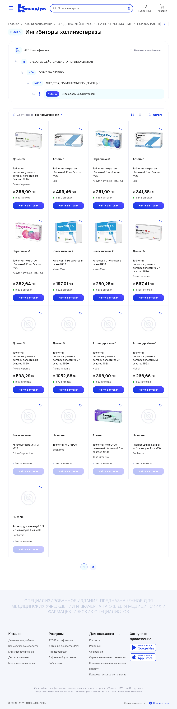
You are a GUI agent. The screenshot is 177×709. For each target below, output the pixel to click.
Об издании (96, 651)
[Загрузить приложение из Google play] (143, 647)
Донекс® (19, 159)
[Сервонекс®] (108, 140)
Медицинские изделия (21, 663)
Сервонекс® (101, 159)
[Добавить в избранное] (40, 128)
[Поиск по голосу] (128, 8)
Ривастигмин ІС (63, 251)
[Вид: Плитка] (132, 114)
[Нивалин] (68, 416)
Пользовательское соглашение (107, 674)
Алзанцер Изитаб (104, 343)
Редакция (95, 645)
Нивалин (59, 435)
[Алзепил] (68, 140)
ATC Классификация (61, 640)
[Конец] (164, 24)
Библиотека (56, 663)
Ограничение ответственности (107, 657)
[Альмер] (108, 416)
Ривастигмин (22, 435)
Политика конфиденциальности (107, 663)
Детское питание (18, 657)
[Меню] (11, 8)
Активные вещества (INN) (64, 645)
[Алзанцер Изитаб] (108, 324)
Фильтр (157, 114)
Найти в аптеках (28, 205)
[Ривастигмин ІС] (68, 232)
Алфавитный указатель (62, 657)
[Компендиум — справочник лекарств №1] (32, 8)
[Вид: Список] (140, 114)
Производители (58, 651)
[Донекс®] (28, 140)
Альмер (98, 435)
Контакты (94, 640)
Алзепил (58, 159)
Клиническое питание (21, 651)
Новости (94, 668)
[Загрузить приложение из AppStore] (143, 657)
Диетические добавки (21, 640)
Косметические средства (23, 645)
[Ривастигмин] (28, 416)
